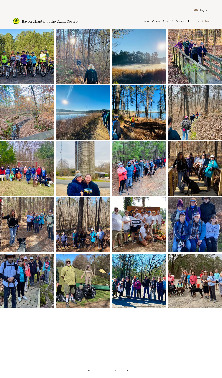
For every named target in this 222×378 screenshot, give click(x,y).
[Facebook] (188, 21)
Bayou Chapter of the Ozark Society (50, 21)
